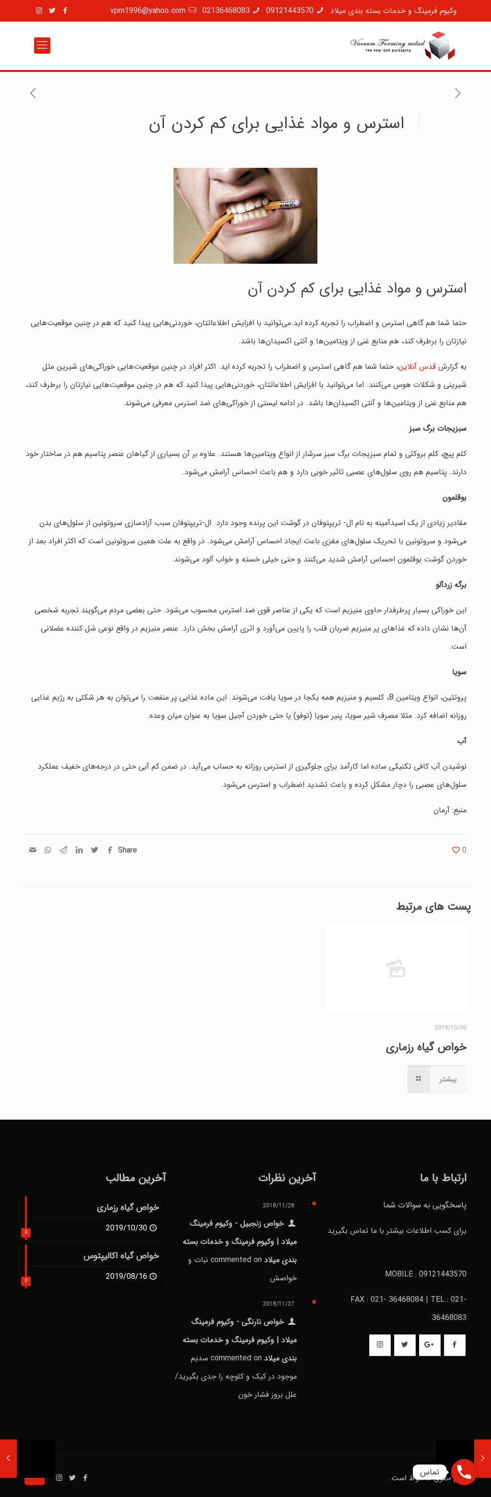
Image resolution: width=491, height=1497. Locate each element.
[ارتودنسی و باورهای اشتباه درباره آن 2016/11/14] (482, 1458)
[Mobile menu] (42, 45)
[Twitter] (52, 11)
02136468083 (226, 11)
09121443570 (290, 11)
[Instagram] (39, 11)
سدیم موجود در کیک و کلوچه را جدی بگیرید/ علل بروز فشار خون (236, 1376)
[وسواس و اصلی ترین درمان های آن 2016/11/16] (8, 1458)
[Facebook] (65, 11)
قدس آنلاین (417, 367)
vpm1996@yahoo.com (148, 11)
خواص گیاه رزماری (426, 1047)
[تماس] (464, 1472)
